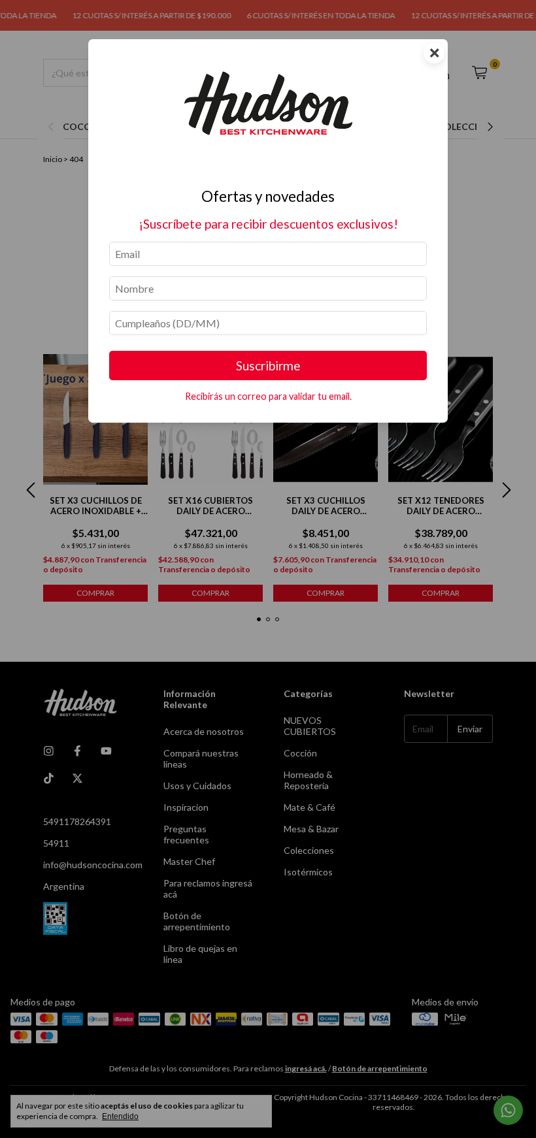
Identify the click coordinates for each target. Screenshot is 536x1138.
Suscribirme (268, 365)
